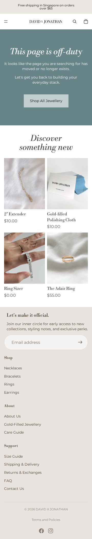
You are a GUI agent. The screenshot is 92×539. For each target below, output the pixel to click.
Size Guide (13, 456)
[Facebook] (41, 531)
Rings (9, 384)
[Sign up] (80, 342)
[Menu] (6, 21)
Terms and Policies (46, 520)
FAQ (8, 480)
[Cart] (85, 21)
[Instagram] (51, 531)
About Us (12, 416)
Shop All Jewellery (46, 100)
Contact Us (14, 488)
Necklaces (13, 368)
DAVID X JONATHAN (52, 509)
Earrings (11, 392)
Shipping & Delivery (21, 464)
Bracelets (12, 376)
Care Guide (14, 432)
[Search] (74, 21)
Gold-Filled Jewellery (22, 424)
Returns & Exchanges (23, 472)
